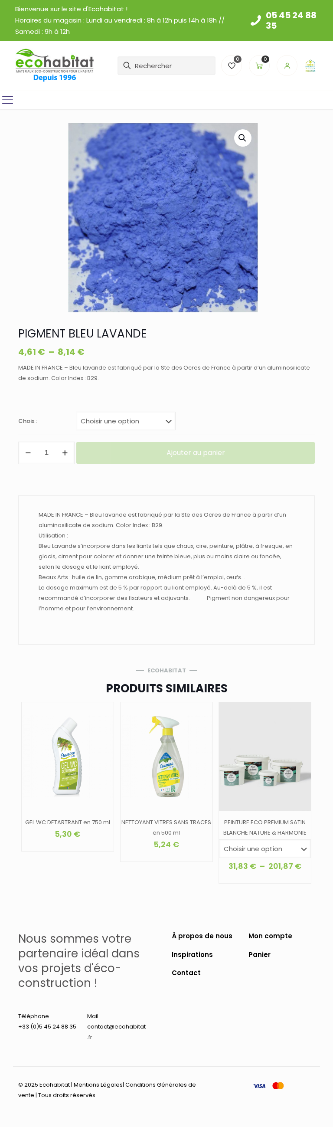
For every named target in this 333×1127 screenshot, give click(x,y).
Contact (186, 972)
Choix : (27, 421)
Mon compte (270, 935)
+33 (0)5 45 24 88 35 (47, 1026)
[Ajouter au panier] (101, 714)
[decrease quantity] (28, 453)
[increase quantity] (64, 453)
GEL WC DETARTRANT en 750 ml (67, 822)
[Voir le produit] (101, 733)
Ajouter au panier (195, 453)
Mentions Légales (98, 1085)
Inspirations (192, 954)
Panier (259, 954)
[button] (242, 138)
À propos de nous (202, 935)
